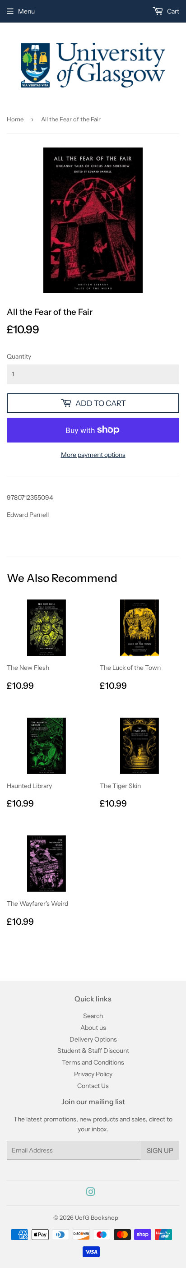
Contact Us (93, 1086)
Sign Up (160, 1150)
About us (93, 1028)
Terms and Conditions (93, 1062)
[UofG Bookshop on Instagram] (90, 1193)
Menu (26, 11)
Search (93, 1016)
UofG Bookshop (96, 1217)
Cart (172, 11)
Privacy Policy (93, 1074)
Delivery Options (93, 1039)
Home (15, 119)
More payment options (93, 455)
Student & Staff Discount (93, 1051)
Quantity (19, 356)
